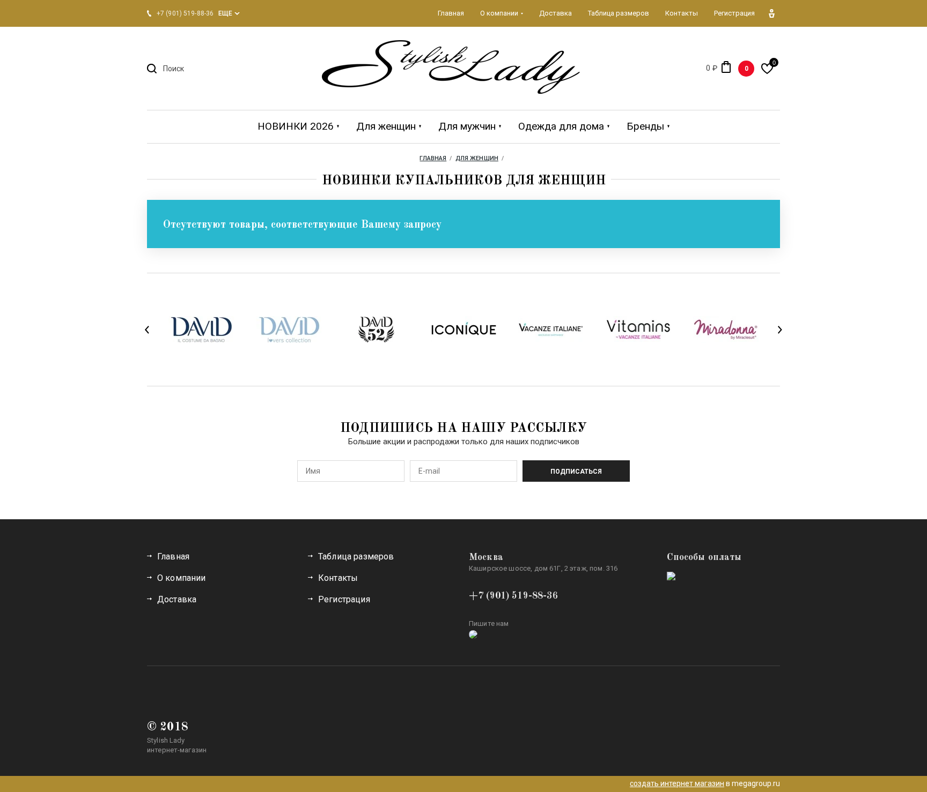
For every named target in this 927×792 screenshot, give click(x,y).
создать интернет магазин (677, 783)
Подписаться (576, 471)
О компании (181, 578)
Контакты (338, 578)
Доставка (176, 599)
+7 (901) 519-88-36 (513, 596)
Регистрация (344, 599)
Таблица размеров (356, 556)
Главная (173, 556)
